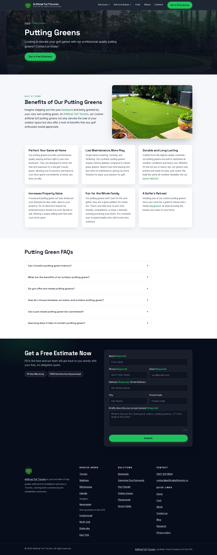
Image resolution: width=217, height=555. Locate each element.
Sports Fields (124, 506)
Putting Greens (125, 493)
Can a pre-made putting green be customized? (56, 311)
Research (161, 526)
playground (155, 206)
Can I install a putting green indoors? (50, 265)
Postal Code (155, 395)
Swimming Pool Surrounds (131, 480)
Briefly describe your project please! (133, 408)
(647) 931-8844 (164, 474)
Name (117, 356)
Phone (118, 369)
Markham (84, 480)
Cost (137, 4)
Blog (158, 519)
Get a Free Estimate (40, 56)
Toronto (83, 474)
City (111, 395)
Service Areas (121, 4)
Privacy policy (163, 532)
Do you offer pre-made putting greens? (51, 288)
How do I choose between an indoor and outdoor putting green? (66, 300)
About (147, 4)
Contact (159, 4)
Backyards (123, 474)
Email (157, 369)
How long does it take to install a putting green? (56, 323)
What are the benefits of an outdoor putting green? (59, 277)
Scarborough (85, 515)
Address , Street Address (127, 382)
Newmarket (85, 504)
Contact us (162, 513)
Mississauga (85, 486)
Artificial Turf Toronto (75, 114)
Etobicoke (84, 528)
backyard (67, 109)
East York (84, 534)
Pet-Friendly (124, 486)
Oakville (83, 493)
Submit (148, 438)
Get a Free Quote (179, 5)
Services (102, 4)
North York (84, 521)
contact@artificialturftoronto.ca (172, 480)
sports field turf (150, 178)
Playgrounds (124, 499)
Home (27, 23)
